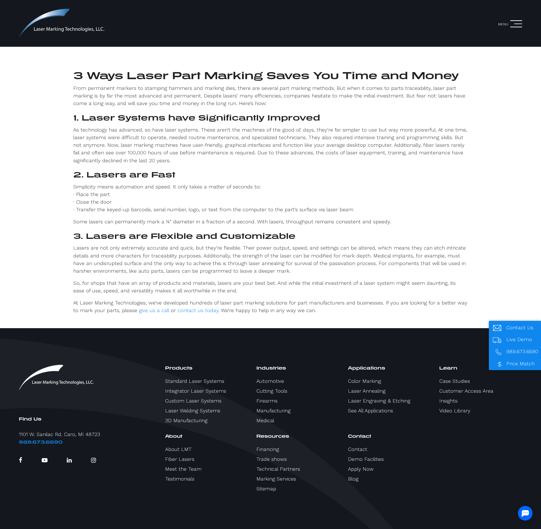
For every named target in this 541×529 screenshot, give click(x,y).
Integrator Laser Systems (195, 391)
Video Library (454, 411)
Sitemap (266, 489)
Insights (448, 401)
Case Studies (454, 381)
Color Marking (364, 381)
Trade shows (271, 459)
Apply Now (361, 469)
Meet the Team (183, 469)
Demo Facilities (366, 459)
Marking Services (276, 479)
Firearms (267, 401)
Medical (265, 420)
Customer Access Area (466, 391)
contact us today (198, 310)
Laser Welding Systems (192, 411)
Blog (353, 479)
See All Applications (370, 411)
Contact (357, 449)
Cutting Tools (271, 391)
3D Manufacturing (186, 420)
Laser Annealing (366, 391)
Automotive (270, 381)
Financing (267, 449)
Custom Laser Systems (193, 401)
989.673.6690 (41, 441)
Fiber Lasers (179, 459)
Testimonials (179, 479)
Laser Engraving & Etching (379, 401)
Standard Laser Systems (194, 381)
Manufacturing (273, 411)
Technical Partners (278, 469)
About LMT (178, 449)
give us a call (154, 310)
